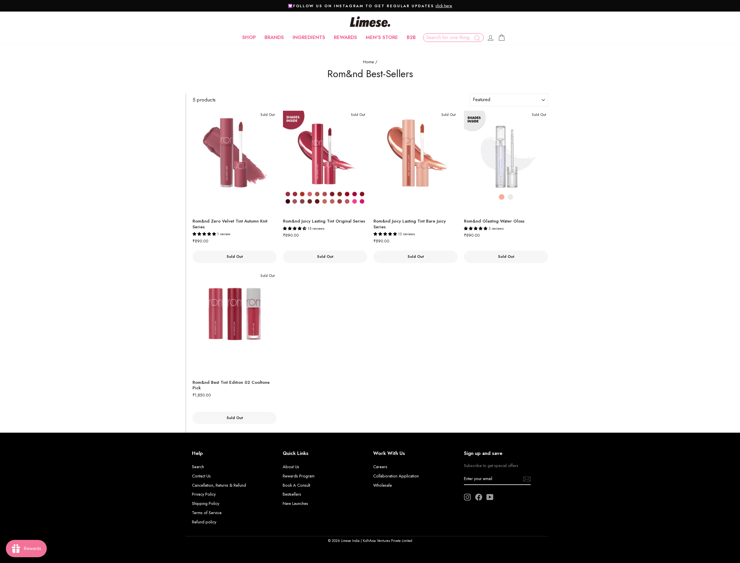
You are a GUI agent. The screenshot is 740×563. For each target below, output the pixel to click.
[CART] (501, 38)
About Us (291, 467)
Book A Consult (296, 485)
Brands (274, 37)
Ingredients (309, 37)
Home (368, 62)
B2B (411, 37)
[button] (205, 234)
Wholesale (382, 485)
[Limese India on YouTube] (489, 497)
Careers (380, 467)
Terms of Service (207, 513)
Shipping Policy (205, 503)
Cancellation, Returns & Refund (219, 485)
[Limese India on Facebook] (478, 497)
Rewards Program (298, 476)
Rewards (345, 37)
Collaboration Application (396, 476)
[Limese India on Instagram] (467, 497)
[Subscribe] (527, 479)
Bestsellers (292, 494)
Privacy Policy (204, 494)
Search (198, 467)
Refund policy (204, 522)
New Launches (295, 503)
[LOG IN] (490, 38)
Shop (249, 37)
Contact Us (201, 476)
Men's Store (382, 37)
